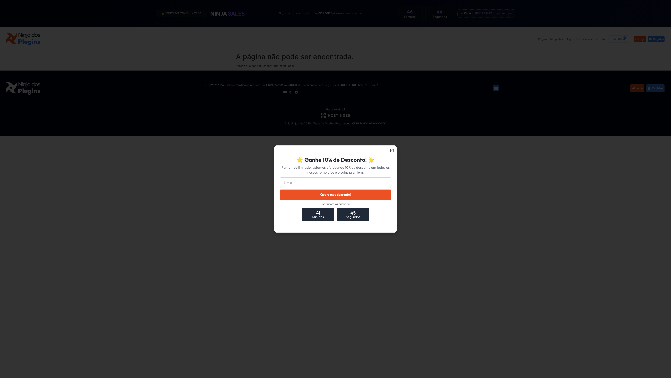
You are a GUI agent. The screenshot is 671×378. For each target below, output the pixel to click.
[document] (335, 189)
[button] (392, 150)
